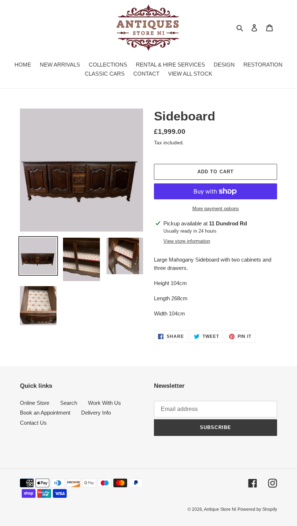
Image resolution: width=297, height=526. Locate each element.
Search (68, 403)
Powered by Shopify (257, 509)
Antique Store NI (220, 509)
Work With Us (104, 403)
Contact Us (33, 423)
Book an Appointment (45, 413)
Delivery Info (96, 413)
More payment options (215, 208)
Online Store (34, 403)
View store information (186, 241)
